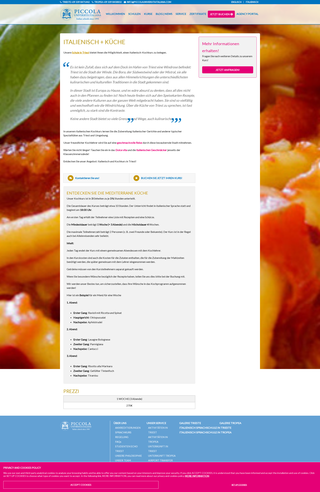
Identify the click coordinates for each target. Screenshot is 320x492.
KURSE (148, 13)
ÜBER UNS (120, 422)
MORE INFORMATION (197, 475)
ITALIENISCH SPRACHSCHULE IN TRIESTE (205, 427)
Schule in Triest (80, 52)
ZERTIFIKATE (198, 13)
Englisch (236, 2)
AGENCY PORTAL (247, 13)
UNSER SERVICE (156, 422)
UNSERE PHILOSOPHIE (128, 455)
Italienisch (252, 2)
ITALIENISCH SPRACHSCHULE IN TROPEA (205, 432)
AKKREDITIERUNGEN (127, 427)
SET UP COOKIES (239, 485)
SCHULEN (134, 13)
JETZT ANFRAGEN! (228, 69)
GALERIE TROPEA (230, 422)
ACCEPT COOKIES (80, 484)
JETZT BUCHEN (220, 14)
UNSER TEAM (123, 460)
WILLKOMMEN (115, 13)
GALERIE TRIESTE (190, 422)
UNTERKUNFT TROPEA (162, 455)
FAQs (118, 441)
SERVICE (181, 13)
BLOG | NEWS (164, 13)
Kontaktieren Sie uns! (87, 178)
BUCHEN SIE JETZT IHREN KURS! (161, 178)
